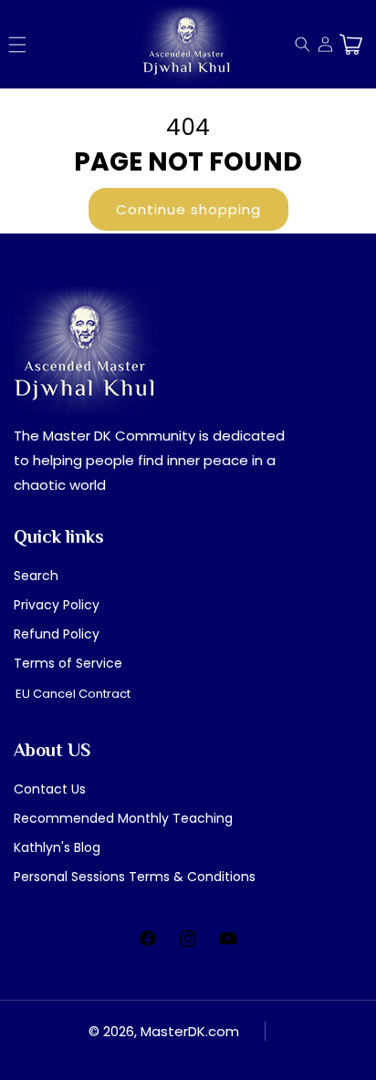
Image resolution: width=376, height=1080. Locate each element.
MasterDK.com (190, 1031)
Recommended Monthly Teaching (123, 818)
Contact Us (50, 789)
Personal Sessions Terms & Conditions (135, 876)
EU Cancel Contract (73, 693)
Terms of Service (68, 663)
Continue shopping (188, 209)
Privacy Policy (56, 605)
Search (36, 575)
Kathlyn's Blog (57, 847)
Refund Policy (56, 634)
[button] (17, 44)
